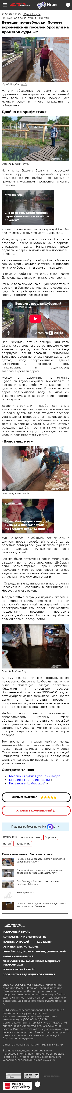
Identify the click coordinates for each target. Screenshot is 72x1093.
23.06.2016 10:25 (11, 14)
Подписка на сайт (17, 941)
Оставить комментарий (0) (36, 810)
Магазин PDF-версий (18, 956)
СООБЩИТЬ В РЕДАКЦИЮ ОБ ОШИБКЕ (29, 974)
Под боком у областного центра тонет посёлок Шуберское (38, 882)
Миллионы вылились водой (29, 779)
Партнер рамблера (51, 1076)
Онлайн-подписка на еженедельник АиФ (34, 951)
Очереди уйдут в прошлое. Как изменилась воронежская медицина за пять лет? (40, 871)
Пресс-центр (43, 941)
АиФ (24, 84)
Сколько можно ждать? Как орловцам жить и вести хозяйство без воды (41, 905)
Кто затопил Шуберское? (27, 783)
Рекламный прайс (16, 931)
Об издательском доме (20, 946)
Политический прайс (19, 969)
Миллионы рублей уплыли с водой (34, 776)
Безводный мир (25, 892)
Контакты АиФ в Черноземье (24, 936)
